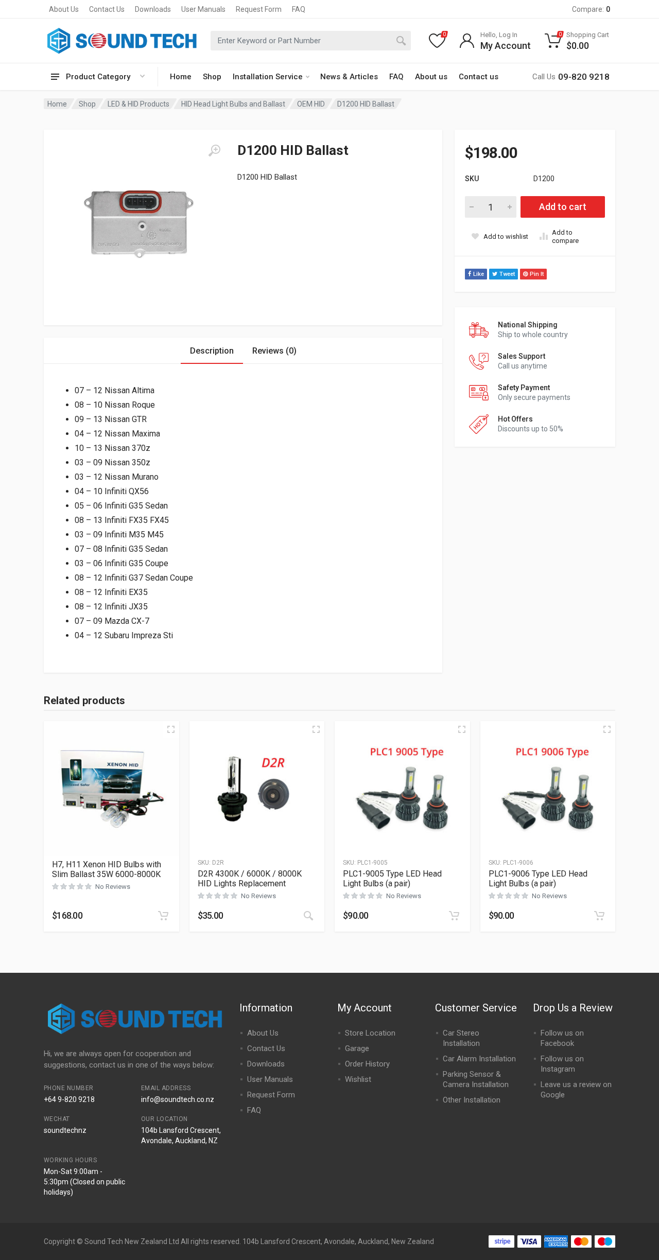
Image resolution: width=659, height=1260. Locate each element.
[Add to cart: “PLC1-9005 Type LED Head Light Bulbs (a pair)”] (454, 915)
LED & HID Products (138, 104)
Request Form (259, 9)
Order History (367, 1064)
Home (181, 76)
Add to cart (562, 206)
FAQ (298, 9)
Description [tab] (212, 351)
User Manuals (203, 9)
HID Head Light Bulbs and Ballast (233, 104)
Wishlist (358, 1079)
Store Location (370, 1033)
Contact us (478, 76)
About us (431, 76)
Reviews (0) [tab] (274, 351)
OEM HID (311, 104)
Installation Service (268, 76)
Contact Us (107, 9)
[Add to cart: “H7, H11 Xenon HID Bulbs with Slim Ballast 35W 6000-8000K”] (163, 915)
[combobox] (311, 40)
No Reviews (112, 886)
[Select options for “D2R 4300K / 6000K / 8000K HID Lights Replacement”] (308, 915)
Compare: (591, 9)
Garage (357, 1048)
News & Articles (349, 76)
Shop (212, 76)
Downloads (153, 9)
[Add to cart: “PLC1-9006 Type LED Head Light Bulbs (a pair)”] (599, 915)
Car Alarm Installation (479, 1058)
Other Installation (471, 1100)
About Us (64, 9)
